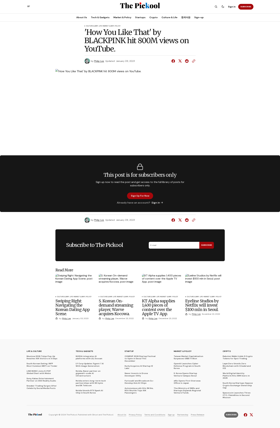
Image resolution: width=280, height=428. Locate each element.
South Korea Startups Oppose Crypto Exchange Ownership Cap (238, 385)
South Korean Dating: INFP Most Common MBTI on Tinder (42, 364)
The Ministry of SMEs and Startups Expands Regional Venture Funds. (187, 390)
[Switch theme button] (222, 6)
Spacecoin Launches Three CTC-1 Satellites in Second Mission (237, 395)
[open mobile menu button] (29, 6)
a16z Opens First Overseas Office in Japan (187, 382)
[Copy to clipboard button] (193, 61)
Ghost (95, 415)
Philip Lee (99, 61)
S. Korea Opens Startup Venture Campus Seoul (185, 374)
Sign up (171, 415)
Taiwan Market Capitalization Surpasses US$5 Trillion (188, 357)
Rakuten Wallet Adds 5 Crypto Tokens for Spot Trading (238, 357)
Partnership (182, 415)
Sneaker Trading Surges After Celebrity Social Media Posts (42, 387)
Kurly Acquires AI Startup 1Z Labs (139, 367)
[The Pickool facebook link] (245, 415)
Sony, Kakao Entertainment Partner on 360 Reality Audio (41, 379)
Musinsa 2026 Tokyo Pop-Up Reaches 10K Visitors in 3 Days (42, 357)
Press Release (197, 415)
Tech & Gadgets (84, 351)
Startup (129, 351)
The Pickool (108, 415)
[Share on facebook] (174, 61)
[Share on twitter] (180, 61)
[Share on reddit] (186, 61)
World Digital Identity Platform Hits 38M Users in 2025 (236, 375)
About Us (121, 415)
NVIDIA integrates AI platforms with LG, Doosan (89, 357)
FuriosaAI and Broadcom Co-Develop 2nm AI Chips (139, 382)
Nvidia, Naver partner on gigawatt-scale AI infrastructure (88, 373)
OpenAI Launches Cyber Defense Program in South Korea (187, 365)
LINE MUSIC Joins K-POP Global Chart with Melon (39, 372)
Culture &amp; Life (94, 26)
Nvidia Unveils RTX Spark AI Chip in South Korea (89, 391)
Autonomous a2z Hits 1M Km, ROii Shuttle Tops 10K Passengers (139, 390)
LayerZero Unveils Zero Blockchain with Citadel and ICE (237, 365)
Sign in (232, 6)
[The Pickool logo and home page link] (35, 414)
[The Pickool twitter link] (250, 415)
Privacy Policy (135, 415)
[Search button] (216, 6)
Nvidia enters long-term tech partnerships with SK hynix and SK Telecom (91, 383)
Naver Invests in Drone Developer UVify (136, 374)
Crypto (227, 351)
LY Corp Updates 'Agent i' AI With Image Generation (90, 364)
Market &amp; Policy (111, 26)
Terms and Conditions (154, 415)
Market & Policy (183, 351)
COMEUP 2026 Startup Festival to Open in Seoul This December (140, 358)
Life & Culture (34, 351)
